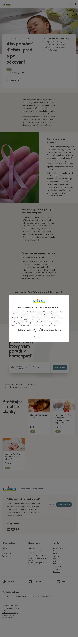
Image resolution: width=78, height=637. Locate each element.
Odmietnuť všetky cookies (49, 330)
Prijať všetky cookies (24, 330)
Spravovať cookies (39, 337)
